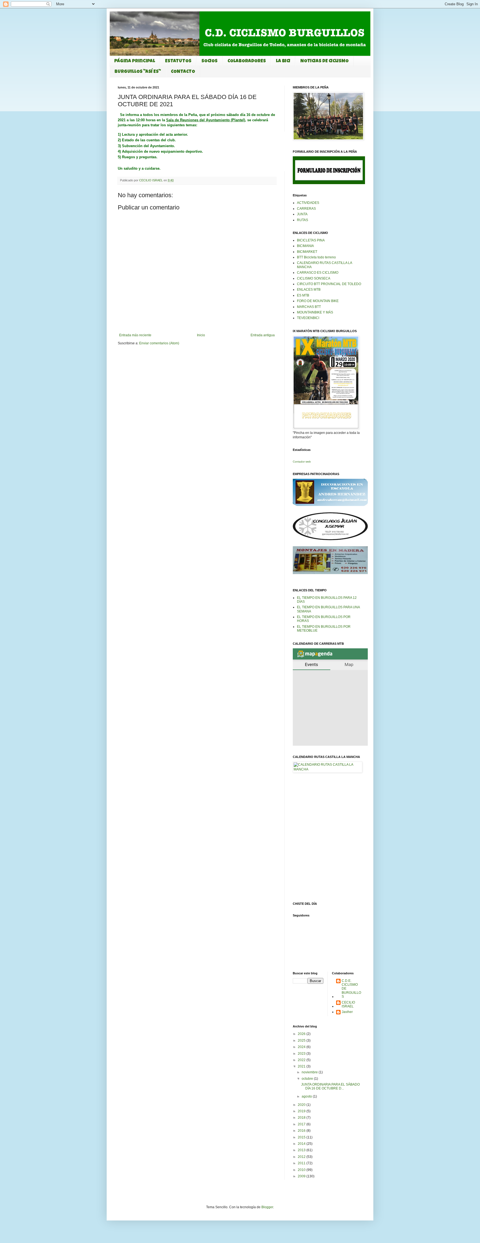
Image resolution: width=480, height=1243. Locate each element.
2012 (302, 1157)
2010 (302, 1170)
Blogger (267, 1207)
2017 (302, 1124)
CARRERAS (306, 209)
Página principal (134, 61)
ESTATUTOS (178, 61)
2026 (302, 1034)
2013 (302, 1150)
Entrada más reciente (135, 335)
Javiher (347, 1012)
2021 (302, 1066)
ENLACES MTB (309, 289)
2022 (302, 1060)
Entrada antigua (263, 335)
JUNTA (302, 214)
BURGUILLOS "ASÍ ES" (137, 72)
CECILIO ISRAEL (348, 1004)
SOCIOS (209, 61)
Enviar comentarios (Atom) (159, 343)
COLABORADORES (247, 61)
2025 (302, 1040)
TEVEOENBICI (308, 318)
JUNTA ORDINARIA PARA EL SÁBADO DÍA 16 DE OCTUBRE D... (330, 1086)
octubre (308, 1079)
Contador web (302, 461)
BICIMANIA (305, 246)
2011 (302, 1163)
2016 (302, 1131)
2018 (302, 1118)
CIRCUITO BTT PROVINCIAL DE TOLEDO (329, 284)
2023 (302, 1054)
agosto (307, 1096)
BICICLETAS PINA (311, 240)
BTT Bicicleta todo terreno (316, 257)
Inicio (201, 335)
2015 (302, 1137)
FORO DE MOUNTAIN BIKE (318, 301)
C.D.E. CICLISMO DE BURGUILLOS (351, 989)
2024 (302, 1047)
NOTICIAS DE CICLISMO (324, 61)
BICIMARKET (307, 252)
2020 (302, 1105)
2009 (302, 1176)
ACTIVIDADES (308, 203)
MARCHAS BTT (309, 307)
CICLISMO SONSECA (313, 278)
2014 (302, 1144)
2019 (302, 1111)
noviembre (310, 1072)
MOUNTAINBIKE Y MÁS (315, 312)
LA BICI (283, 61)
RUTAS (302, 220)
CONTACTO (183, 72)
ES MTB (303, 295)
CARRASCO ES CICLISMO (317, 273)
